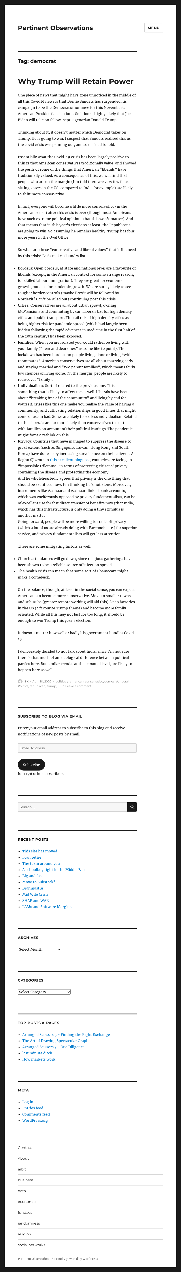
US (59, 686)
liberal (124, 681)
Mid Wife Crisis (35, 894)
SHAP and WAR (35, 900)
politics (60, 681)
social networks (31, 1245)
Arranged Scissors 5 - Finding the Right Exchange (66, 1034)
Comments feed (36, 1114)
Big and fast (32, 876)
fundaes (25, 1212)
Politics (23, 686)
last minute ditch (37, 1053)
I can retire (31, 857)
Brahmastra (32, 888)
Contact (25, 1148)
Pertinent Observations (55, 28)
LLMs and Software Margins (47, 907)
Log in (27, 1102)
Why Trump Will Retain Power (76, 81)
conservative (94, 681)
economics (27, 1202)
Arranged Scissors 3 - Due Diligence (53, 1047)
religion (24, 1234)
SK (26, 681)
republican (37, 686)
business (26, 1180)
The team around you (41, 863)
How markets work (38, 1059)
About (23, 1158)
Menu (154, 28)
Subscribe (31, 765)
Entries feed (32, 1108)
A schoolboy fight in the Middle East (54, 869)
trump (51, 686)
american (77, 681)
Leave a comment (78, 686)
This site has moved (39, 851)
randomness (29, 1223)
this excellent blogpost (70, 460)
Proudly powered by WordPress (76, 1259)
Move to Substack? (38, 882)
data (22, 1191)
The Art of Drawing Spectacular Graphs (56, 1040)
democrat (111, 681)
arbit (22, 1169)
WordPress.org (35, 1120)
